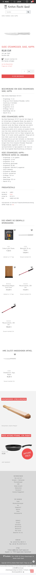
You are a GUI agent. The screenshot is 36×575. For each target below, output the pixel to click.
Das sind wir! (18, 478)
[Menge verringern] (32, 71)
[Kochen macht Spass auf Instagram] (34, 562)
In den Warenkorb (18, 76)
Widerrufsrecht (18, 486)
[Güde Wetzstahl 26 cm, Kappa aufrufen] (26, 229)
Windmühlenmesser (18, 503)
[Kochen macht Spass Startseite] (3, 16)
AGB (18, 484)
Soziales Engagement (18, 492)
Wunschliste (18, 526)
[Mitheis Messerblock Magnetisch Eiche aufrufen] (9, 266)
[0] (30, 2)
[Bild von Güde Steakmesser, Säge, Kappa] (17, 36)
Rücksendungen (18, 482)
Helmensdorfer (18, 513)
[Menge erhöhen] (29, 71)
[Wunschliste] (27, 1)
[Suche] (28, 11)
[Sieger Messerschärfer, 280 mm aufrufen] (9, 304)
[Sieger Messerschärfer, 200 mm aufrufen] (26, 266)
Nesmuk (18, 509)
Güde (12, 16)
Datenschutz (18, 488)
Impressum (18, 490)
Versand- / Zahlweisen (18, 480)
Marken (8, 16)
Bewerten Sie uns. (18, 532)
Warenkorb (18, 528)
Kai (18, 505)
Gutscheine (18, 524)
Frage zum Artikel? (7, 66)
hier (13, 204)
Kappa (16, 16)
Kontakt (18, 522)
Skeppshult (18, 507)
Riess (18, 511)
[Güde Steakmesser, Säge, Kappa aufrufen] (9, 354)
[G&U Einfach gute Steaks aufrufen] (9, 229)
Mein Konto (18, 530)
